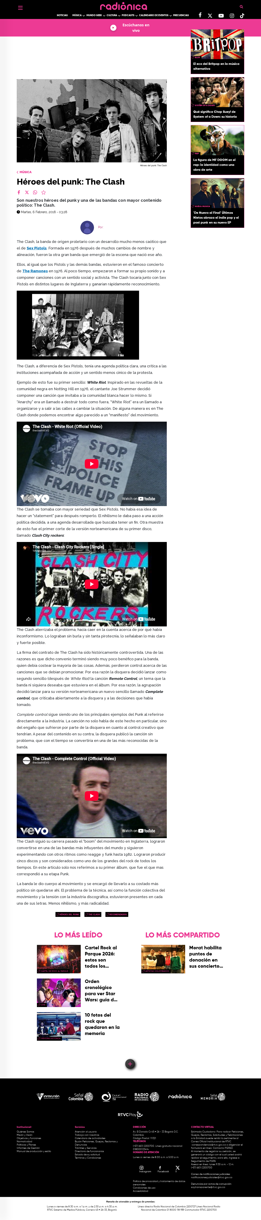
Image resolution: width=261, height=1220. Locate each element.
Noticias (62, 15)
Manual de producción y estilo (34, 1151)
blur (197, 58)
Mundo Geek (94, 15)
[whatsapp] (35, 192)
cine (43, 1005)
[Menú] (20, 7)
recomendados (118, 914)
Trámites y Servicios (86, 1148)
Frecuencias (181, 15)
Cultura (112, 15)
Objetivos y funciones (29, 1138)
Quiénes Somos (25, 1132)
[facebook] (19, 192)
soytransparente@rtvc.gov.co (208, 1187)
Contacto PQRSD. (223, 1148)
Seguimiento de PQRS (203, 1161)
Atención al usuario (86, 1132)
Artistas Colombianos (157, 971)
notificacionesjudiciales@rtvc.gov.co (211, 1177)
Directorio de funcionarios (89, 1151)
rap (197, 154)
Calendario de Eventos (153, 15)
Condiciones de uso (144, 1188)
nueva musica (202, 206)
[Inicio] (123, 5)
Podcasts (128, 15)
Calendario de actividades (90, 1138)
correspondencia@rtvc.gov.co (209, 1145)
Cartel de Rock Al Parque (54, 971)
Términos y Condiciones (88, 1158)
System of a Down (205, 105)
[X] (27, 192)
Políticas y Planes (26, 1145)
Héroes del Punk (69, 914)
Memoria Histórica (50, 1038)
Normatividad (24, 1141)
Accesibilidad (141, 1191)
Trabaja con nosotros (87, 1135)
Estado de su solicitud (87, 1155)
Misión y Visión (24, 1135)
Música (77, 15)
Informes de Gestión (28, 1148)
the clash (94, 914)
